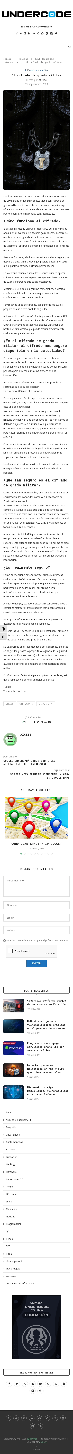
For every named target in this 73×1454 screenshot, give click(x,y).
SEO (8, 1246)
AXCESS (43, 80)
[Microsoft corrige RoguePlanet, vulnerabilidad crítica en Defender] (13, 1092)
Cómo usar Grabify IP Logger (36, 843)
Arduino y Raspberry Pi (18, 1119)
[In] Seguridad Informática (36, 70)
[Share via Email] (49, 722)
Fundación (11, 1157)
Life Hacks (11, 1194)
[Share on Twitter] (38, 722)
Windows (11, 1276)
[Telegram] (47, 33)
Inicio (7, 58)
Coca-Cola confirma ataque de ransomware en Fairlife (46, 1002)
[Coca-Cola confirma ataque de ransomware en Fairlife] (13, 1005)
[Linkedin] (29, 33)
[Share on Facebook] (34, 722)
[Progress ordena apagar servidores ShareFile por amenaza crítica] (13, 1048)
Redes (9, 1238)
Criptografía (26, 704)
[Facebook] (16, 33)
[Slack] (56, 33)
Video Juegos (13, 1268)
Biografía (11, 1127)
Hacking (23, 58)
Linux (9, 1201)
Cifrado (10, 704)
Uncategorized (14, 1261)
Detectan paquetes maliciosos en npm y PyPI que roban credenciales (45, 1068)
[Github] (38, 33)
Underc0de (32, 1438)
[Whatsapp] (42, 33)
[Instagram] (25, 33)
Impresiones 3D (14, 1179)
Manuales (11, 1209)
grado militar (46, 704)
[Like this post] (27, 722)
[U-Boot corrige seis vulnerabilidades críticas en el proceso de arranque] (13, 1026)
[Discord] (51, 33)
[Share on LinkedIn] (45, 722)
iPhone (10, 1186)
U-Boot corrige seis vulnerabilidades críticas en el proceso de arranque (46, 1024)
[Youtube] (34, 33)
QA (7, 1231)
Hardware (11, 1171)
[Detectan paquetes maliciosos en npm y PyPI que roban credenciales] (13, 1070)
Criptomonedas (14, 1142)
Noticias (10, 1216)
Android (10, 1112)
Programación (14, 1223)
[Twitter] (21, 33)
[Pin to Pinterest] (42, 722)
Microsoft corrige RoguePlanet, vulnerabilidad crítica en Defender (47, 1090)
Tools (9, 1253)
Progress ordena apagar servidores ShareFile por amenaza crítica (45, 1046)
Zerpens (43, 1441)
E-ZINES (10, 1149)
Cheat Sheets (13, 1134)
